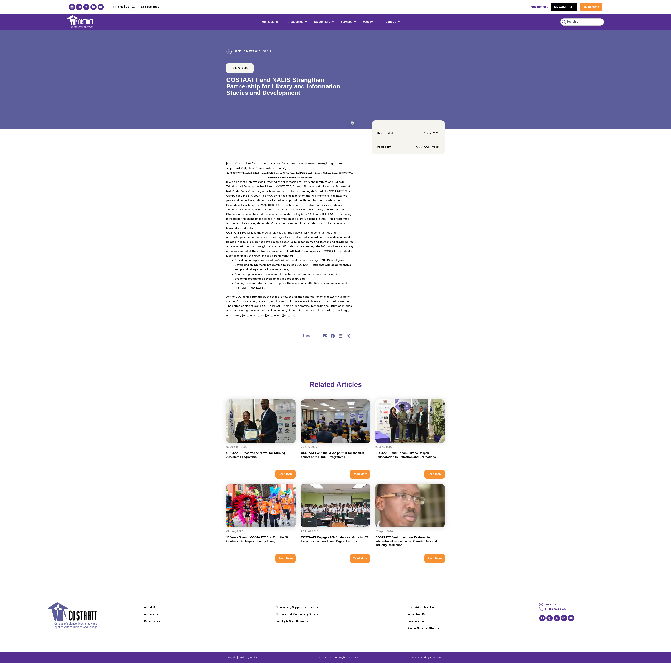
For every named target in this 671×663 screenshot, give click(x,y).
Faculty (368, 21)
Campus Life (152, 621)
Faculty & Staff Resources (293, 621)
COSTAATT (436, 657)
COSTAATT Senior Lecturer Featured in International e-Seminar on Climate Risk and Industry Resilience (406, 541)
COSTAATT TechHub (421, 607)
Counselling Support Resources (297, 607)
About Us (390, 21)
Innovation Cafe (417, 614)
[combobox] (582, 22)
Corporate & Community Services (298, 614)
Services (346, 21)
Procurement (539, 7)
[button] (325, 336)
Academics (295, 21)
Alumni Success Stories (423, 628)
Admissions (270, 21)
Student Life (322, 21)
